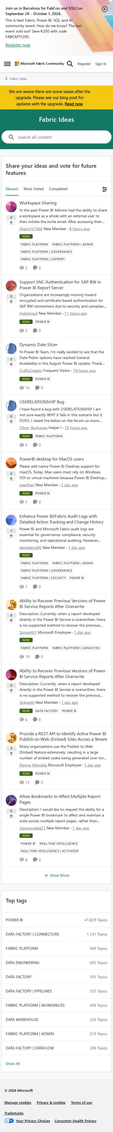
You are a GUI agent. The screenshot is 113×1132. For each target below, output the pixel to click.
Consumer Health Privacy (76, 1120)
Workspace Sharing (37, 202)
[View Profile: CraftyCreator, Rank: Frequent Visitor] (11, 348)
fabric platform (22, 948)
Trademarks (14, 1113)
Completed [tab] (58, 188)
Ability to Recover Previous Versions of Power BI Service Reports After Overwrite (62, 603)
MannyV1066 (31, 228)
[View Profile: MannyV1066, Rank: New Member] (11, 206)
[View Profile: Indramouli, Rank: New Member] (11, 285)
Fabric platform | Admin (30, 1033)
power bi (14, 919)
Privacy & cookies (51, 1102)
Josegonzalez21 (32, 827)
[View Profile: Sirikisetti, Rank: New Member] (11, 674)
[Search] (70, 63)
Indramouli (28, 313)
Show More (59, 875)
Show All (13, 1063)
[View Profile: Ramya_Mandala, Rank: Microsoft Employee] (11, 737)
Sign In (100, 63)
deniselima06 (30, 547)
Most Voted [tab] (34, 188)
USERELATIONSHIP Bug (41, 401)
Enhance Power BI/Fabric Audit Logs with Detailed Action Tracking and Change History (61, 519)
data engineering (22, 962)
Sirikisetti (26, 702)
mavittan (26, 484)
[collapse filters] (103, 188)
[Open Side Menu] (7, 64)
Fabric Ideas (18, 79)
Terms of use (81, 1102)
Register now (17, 45)
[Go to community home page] (39, 64)
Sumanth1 (28, 632)
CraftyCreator (30, 370)
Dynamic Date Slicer (38, 344)
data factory (19, 976)
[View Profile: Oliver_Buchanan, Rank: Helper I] (11, 405)
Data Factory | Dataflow (30, 1047)
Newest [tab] (12, 188)
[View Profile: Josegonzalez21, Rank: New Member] (11, 800)
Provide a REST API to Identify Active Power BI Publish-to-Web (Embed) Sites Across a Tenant (63, 736)
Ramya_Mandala (33, 765)
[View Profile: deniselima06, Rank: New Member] (11, 520)
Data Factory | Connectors (32, 934)
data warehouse (22, 1019)
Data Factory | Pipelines (29, 991)
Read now (74, 103)
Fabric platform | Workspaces (35, 1005)
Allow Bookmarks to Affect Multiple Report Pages (59, 799)
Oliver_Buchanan (33, 427)
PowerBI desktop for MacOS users (51, 459)
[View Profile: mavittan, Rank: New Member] (11, 463)
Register (84, 63)
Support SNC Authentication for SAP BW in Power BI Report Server (60, 284)
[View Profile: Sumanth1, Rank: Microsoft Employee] (11, 604)
